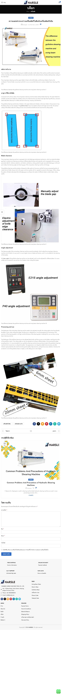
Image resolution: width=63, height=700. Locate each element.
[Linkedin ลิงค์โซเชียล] (50, 423)
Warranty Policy (25, 620)
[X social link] (38, 423)
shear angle (6, 258)
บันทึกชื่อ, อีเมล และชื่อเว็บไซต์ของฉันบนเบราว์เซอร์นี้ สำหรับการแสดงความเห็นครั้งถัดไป (25, 550)
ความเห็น (4, 510)
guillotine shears (24, 106)
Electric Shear (35, 587)
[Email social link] (42, 423)
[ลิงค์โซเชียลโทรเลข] (59, 423)
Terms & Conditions (26, 609)
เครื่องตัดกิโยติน (7, 424)
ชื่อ (2, 529)
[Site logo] (31, 2)
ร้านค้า (2, 617)
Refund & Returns (25, 611)
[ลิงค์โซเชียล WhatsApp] (54, 423)
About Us (3, 609)
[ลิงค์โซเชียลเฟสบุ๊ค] (34, 423)
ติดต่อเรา (3, 620)
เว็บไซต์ (3, 543)
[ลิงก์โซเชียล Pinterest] (46, 423)
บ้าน (28, 11)
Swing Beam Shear (36, 584)
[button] (31, 630)
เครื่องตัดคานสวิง (19, 424)
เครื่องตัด (33, 11)
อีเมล (3, 536)
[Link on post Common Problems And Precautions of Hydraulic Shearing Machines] (31, 460)
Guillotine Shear (36, 590)
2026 (29, 627)
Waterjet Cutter (35, 598)
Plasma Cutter (35, 595)
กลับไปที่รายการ (30, 431)
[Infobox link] (15, 564)
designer (25, 24)
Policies (23, 603)
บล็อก (2, 614)
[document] (31, 663)
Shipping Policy (25, 614)
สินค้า (33, 581)
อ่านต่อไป (31, 495)
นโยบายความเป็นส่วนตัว (27, 617)
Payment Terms (25, 606)
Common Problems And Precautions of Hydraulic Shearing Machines (31, 483)
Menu (2, 603)
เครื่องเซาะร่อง (35, 592)
